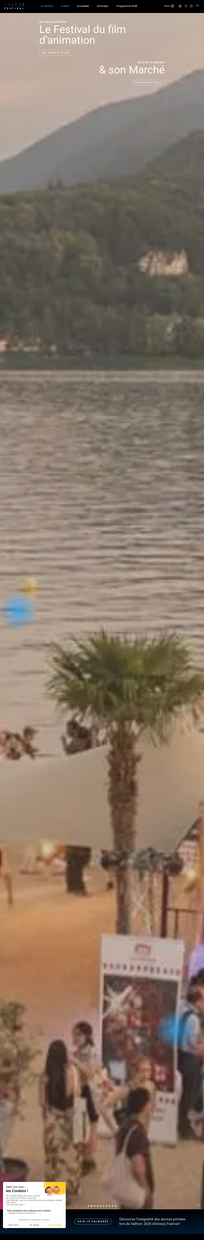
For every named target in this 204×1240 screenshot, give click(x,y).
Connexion (180, 5)
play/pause (199, 1205)
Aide (191, 5)
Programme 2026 (127, 6)
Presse (167, 6)
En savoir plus (55, 52)
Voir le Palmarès (93, 1221)
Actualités (83, 6)
